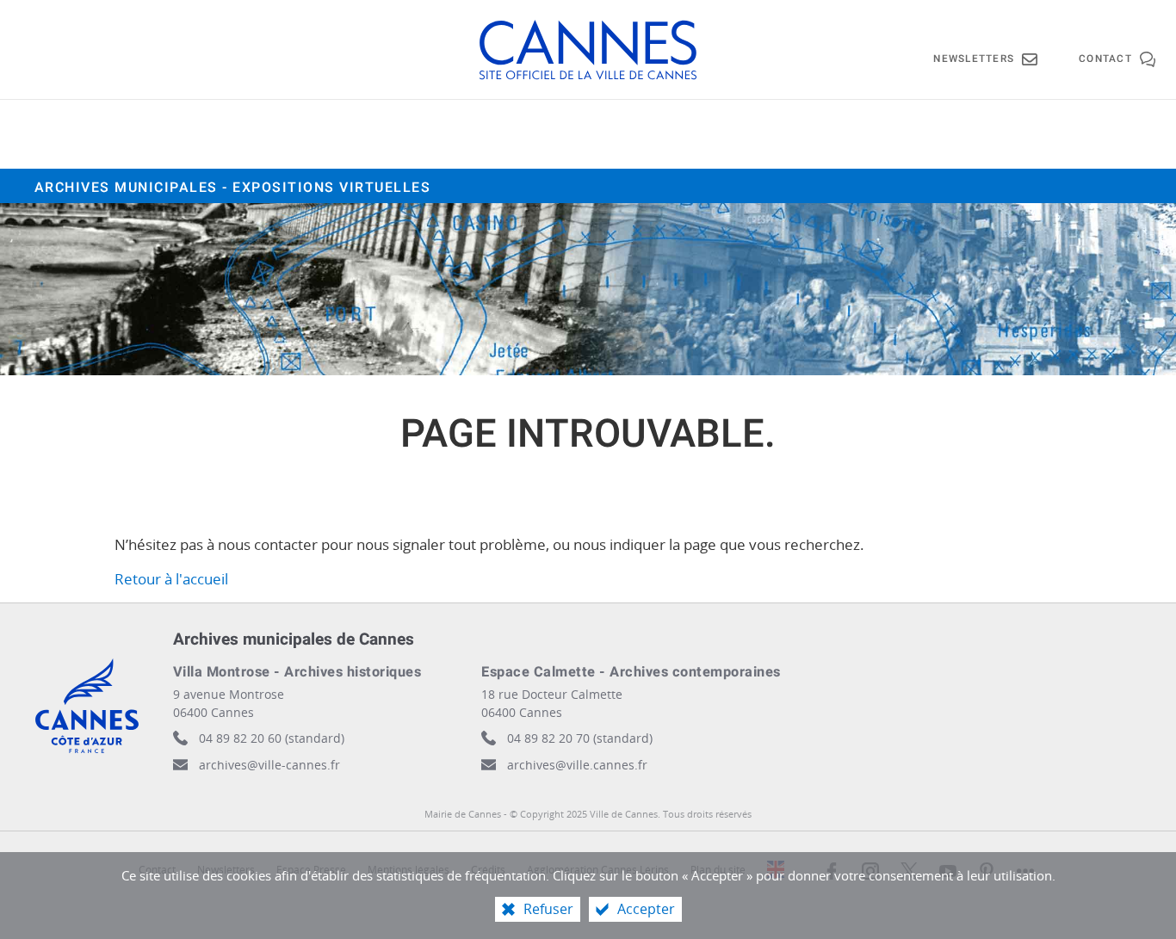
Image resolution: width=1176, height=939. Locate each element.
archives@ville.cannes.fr (577, 765)
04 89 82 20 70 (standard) (580, 738)
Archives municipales (232, 187)
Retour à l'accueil (171, 579)
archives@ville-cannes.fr (269, 765)
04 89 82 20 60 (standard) (271, 738)
